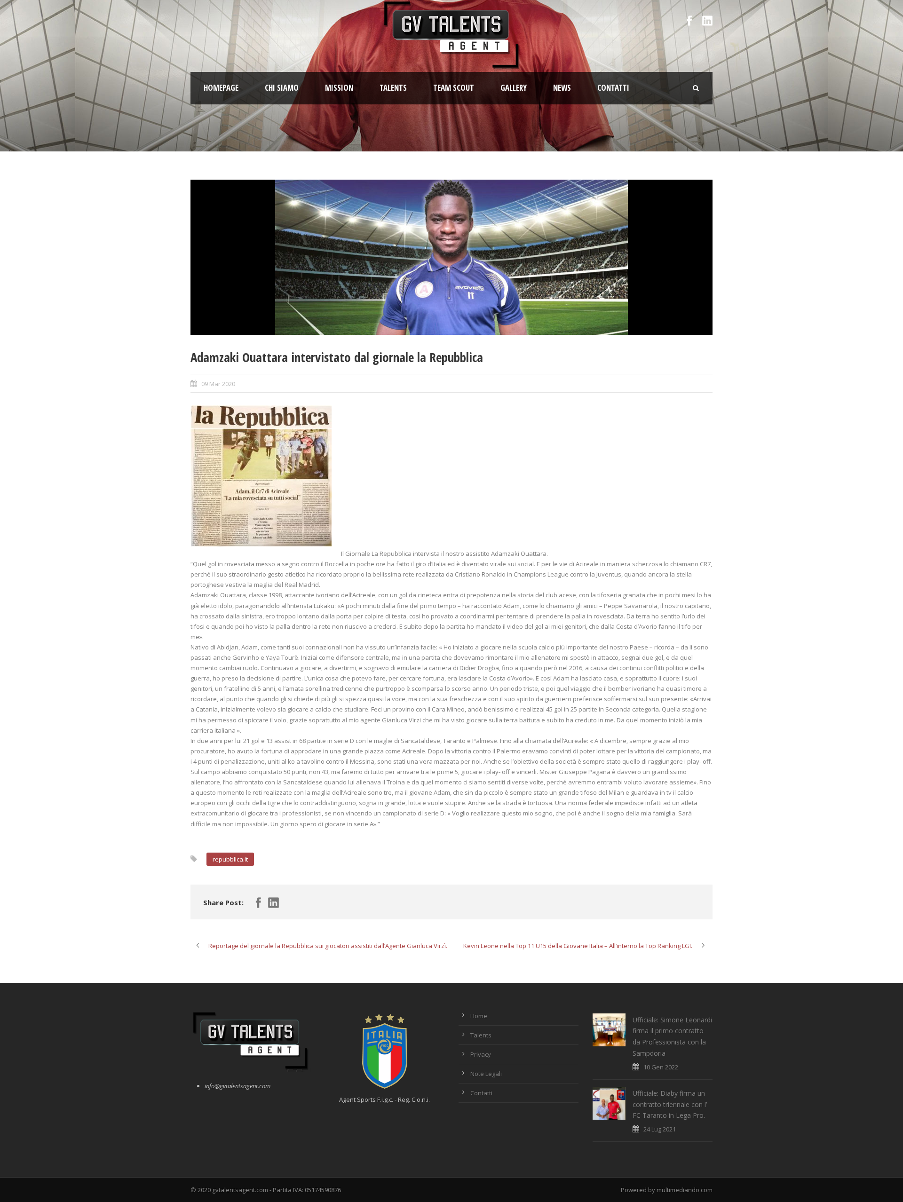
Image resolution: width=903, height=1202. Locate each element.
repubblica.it (230, 859)
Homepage (221, 87)
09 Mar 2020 (218, 384)
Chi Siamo (282, 87)
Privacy (480, 1054)
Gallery (513, 87)
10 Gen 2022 (660, 1067)
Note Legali (486, 1073)
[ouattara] (451, 257)
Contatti (613, 87)
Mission (339, 87)
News (562, 87)
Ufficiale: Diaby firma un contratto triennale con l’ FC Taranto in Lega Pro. (670, 1104)
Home (478, 1016)
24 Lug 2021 (659, 1129)
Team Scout (453, 87)
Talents (393, 87)
